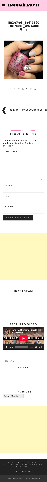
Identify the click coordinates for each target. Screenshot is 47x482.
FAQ (24, 464)
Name (8, 186)
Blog (21, 462)
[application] (23, 338)
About (11, 462)
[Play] (6, 347)
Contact (34, 462)
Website (9, 207)
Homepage (37, 464)
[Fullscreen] (40, 347)
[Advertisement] (23, 256)
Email (8, 196)
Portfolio (23, 467)
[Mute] (36, 347)
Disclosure (11, 464)
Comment (11, 152)
